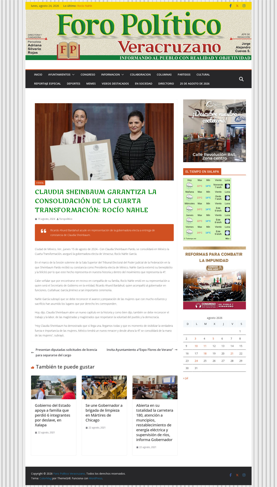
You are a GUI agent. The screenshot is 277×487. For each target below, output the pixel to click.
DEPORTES (73, 83)
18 (205, 353)
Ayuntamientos (59, 74)
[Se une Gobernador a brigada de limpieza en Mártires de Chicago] (104, 378)
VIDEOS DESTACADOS (115, 83)
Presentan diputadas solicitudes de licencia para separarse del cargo (66, 352)
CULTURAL (203, 74)
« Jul (185, 378)
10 (196, 346)
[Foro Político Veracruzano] (138, 12)
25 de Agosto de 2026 (195, 83)
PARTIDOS (184, 74)
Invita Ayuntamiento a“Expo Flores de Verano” (140, 350)
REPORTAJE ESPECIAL (47, 83)
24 (196, 361)
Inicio (38, 74)
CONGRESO (88, 74)
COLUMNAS (164, 74)
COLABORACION (140, 74)
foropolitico (66, 219)
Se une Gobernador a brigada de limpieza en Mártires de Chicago (104, 413)
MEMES (91, 83)
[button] (72, 74)
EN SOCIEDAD (143, 83)
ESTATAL (40, 183)
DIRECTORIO (166, 83)
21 (231, 353)
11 (205, 346)
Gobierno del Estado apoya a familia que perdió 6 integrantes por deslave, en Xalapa (52, 415)
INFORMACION (110, 74)
